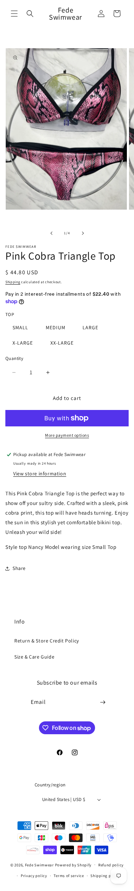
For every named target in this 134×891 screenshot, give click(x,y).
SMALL (20, 327)
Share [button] (19, 568)
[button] (14, 13)
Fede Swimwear (39, 864)
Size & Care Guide (34, 657)
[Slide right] (83, 233)
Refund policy (111, 864)
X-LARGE (23, 343)
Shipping (12, 282)
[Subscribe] (102, 702)
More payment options (67, 435)
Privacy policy (34, 875)
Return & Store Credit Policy (46, 640)
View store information (39, 473)
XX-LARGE (62, 343)
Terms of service (69, 875)
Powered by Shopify (73, 864)
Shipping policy (105, 875)
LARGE (90, 327)
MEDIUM (55, 327)
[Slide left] (51, 233)
